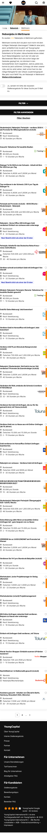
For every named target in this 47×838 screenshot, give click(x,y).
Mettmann (25, 28)
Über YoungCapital (11, 731)
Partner (7, 745)
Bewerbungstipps (11, 792)
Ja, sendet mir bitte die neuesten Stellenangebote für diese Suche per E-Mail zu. (25, 88)
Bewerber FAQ (10, 801)
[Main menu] (3, 3)
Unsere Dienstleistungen (14, 762)
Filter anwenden (23, 112)
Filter (22, 103)
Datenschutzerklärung (30, 822)
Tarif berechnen (10, 766)
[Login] (44, 3)
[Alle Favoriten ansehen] (10, 2)
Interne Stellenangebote (13, 736)
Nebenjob (14, 28)
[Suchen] (37, 2)
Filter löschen (23, 118)
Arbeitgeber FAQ (11, 776)
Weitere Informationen (11, 77)
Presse (6, 741)
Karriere (7, 797)
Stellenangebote (10, 787)
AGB (17, 822)
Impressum (8, 825)
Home (4, 28)
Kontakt (7, 750)
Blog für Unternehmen (13, 771)
